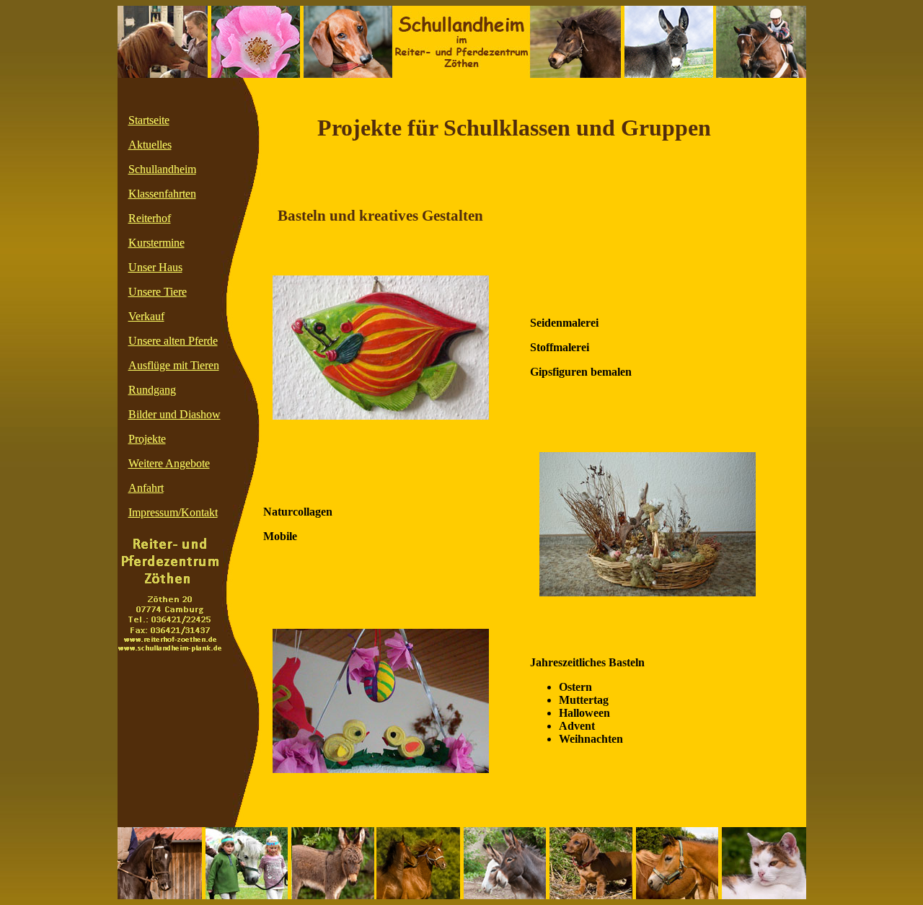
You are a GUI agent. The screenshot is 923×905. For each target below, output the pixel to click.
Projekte (147, 439)
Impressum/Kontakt (173, 512)
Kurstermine (156, 243)
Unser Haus (155, 267)
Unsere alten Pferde (173, 341)
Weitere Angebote (169, 463)
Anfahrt (146, 488)
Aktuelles (150, 144)
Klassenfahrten (162, 193)
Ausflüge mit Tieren (173, 365)
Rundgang (152, 390)
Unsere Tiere (157, 292)
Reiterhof (149, 218)
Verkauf (146, 316)
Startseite (148, 120)
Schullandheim (162, 169)
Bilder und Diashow (174, 414)
